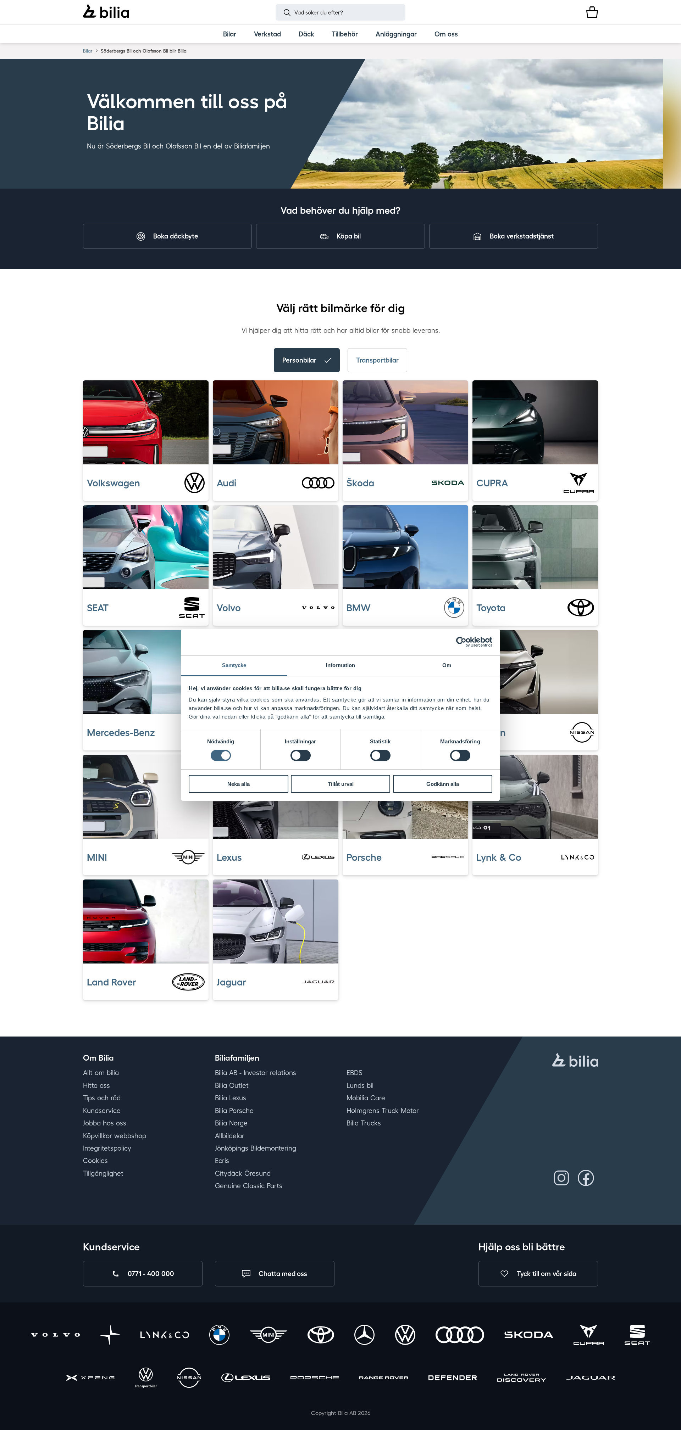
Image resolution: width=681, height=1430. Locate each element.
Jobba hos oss (104, 1123)
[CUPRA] (589, 1336)
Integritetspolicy (107, 1148)
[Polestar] (110, 1336)
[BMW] (219, 1336)
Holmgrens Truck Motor (383, 1110)
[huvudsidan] (575, 1061)
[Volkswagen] (405, 1336)
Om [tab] (446, 665)
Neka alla (238, 784)
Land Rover (111, 982)
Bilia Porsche (234, 1110)
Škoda (360, 483)
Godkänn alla (442, 784)
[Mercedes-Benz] (364, 1336)
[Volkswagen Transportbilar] (145, 1378)
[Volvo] (55, 1336)
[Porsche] (314, 1378)
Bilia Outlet (232, 1085)
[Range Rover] (383, 1378)
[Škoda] (528, 1336)
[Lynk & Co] (164, 1336)
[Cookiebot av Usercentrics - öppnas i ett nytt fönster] (461, 642)
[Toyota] (321, 1336)
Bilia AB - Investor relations (255, 1072)
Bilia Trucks (364, 1123)
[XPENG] (90, 1378)
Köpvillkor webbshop (114, 1135)
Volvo (229, 608)
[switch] (300, 755)
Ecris (222, 1160)
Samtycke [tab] (234, 665)
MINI (97, 857)
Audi (226, 483)
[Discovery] (521, 1378)
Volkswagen (113, 483)
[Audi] (460, 1336)
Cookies (95, 1160)
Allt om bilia (101, 1072)
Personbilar (299, 360)
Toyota (490, 608)
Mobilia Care (366, 1097)
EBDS (354, 1072)
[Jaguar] (590, 1378)
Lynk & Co (498, 857)
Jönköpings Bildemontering (255, 1148)
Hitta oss (96, 1085)
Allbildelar (229, 1135)
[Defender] (452, 1378)
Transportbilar (377, 360)
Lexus (229, 857)
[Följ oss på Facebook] (586, 1178)
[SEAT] (637, 1336)
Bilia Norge (231, 1123)
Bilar (88, 51)
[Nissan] (189, 1378)
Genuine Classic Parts (248, 1185)
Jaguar (231, 982)
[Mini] (268, 1336)
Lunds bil (360, 1085)
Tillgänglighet (103, 1173)
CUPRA (492, 483)
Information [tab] (340, 665)
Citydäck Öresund (243, 1173)
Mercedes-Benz (121, 732)
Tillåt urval (341, 784)
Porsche (364, 857)
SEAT (98, 608)
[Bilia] (106, 12)
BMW (359, 608)
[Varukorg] (592, 12)
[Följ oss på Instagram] (561, 1178)
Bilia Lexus (230, 1097)
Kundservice (102, 1110)
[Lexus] (245, 1378)
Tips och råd (102, 1097)
